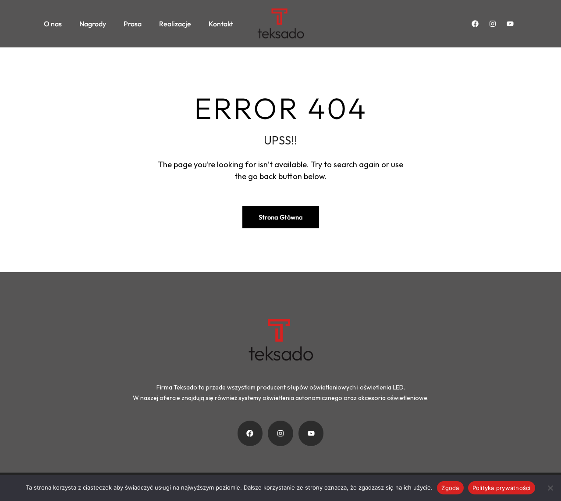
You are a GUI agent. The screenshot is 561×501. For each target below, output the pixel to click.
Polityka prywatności (501, 487)
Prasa (133, 23)
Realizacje (175, 23)
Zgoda (450, 487)
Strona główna (281, 217)
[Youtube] (510, 24)
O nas (53, 23)
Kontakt (221, 23)
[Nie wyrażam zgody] (550, 487)
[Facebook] (475, 24)
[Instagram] (493, 24)
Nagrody (92, 23)
